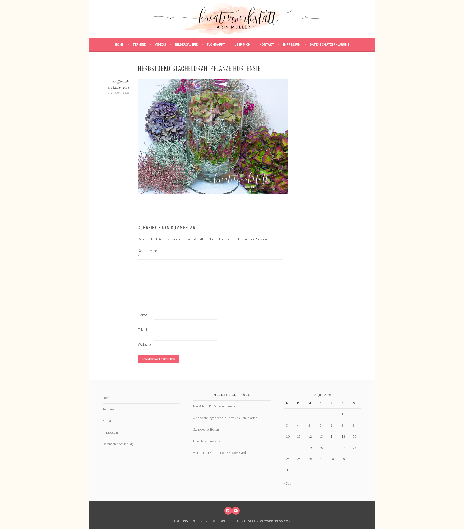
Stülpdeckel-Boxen (206, 429)
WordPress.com (277, 521)
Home (119, 44)
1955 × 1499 (121, 93)
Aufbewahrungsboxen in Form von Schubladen (225, 418)
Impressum (292, 44)
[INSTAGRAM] (228, 511)
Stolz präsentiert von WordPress (202, 521)
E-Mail (142, 329)
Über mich (242, 44)
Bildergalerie (186, 44)
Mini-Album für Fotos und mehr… (215, 406)
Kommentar (145, 253)
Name (142, 314)
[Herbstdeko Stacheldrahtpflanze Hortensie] (213, 192)
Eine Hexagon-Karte (206, 441)
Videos (160, 44)
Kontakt (267, 44)
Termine (139, 44)
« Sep (287, 483)
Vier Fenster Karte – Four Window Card (219, 452)
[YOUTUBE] (236, 511)
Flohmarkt (216, 44)
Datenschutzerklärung (329, 44)
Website (144, 344)
